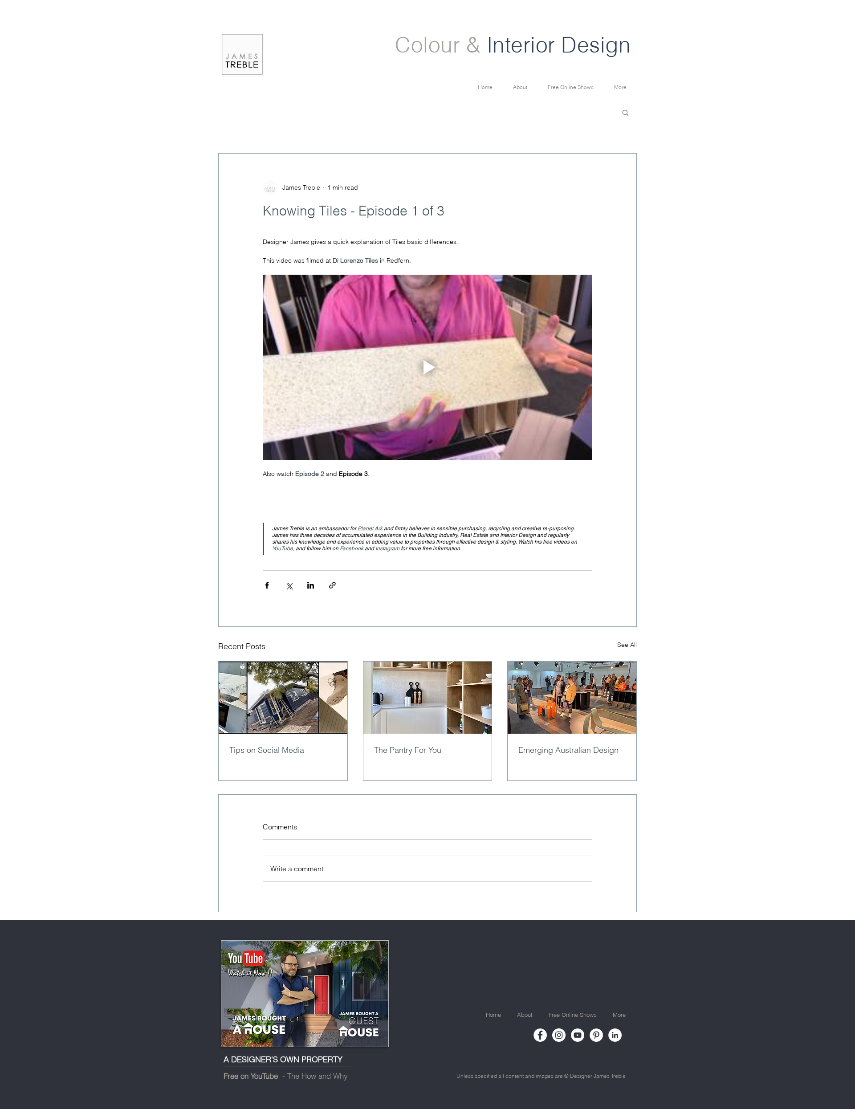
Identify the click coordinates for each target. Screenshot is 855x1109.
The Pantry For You (407, 750)
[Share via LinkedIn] (310, 585)
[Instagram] (559, 1035)
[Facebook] (540, 1035)
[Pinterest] (596, 1035)
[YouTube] (577, 1035)
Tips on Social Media (266, 750)
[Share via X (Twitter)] (289, 585)
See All (627, 645)
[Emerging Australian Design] (572, 698)
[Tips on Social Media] (283, 698)
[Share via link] (332, 585)
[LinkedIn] (615, 1035)
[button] (625, 112)
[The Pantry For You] (427, 698)
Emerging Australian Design (568, 750)
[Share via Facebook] (267, 585)
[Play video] (427, 367)
